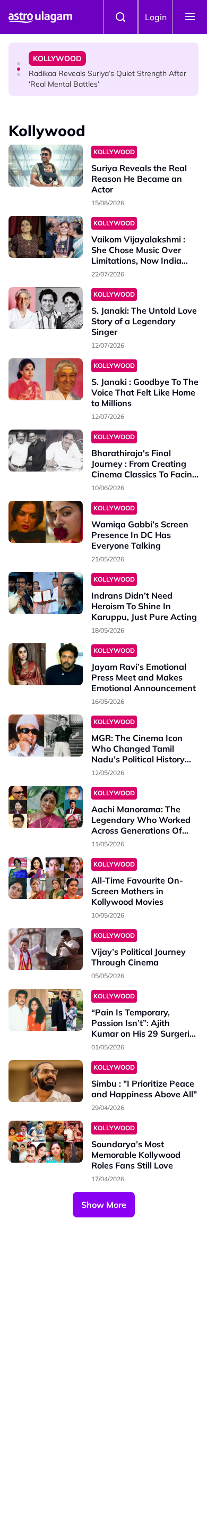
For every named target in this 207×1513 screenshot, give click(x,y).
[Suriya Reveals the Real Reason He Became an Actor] (45, 166)
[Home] (40, 17)
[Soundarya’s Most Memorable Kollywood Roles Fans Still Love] (45, 1142)
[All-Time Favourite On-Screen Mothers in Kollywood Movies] (45, 878)
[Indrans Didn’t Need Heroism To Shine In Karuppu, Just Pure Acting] (45, 593)
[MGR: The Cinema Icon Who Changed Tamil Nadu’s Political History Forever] (45, 735)
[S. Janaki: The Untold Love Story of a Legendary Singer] (45, 308)
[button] (18, 63)
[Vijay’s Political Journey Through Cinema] (45, 949)
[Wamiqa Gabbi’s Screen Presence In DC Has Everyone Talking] (45, 522)
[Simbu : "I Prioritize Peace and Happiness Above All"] (45, 1081)
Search (120, 17)
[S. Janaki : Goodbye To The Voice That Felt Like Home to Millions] (45, 379)
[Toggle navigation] (190, 17)
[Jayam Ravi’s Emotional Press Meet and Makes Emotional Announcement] (45, 664)
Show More (103, 1204)
